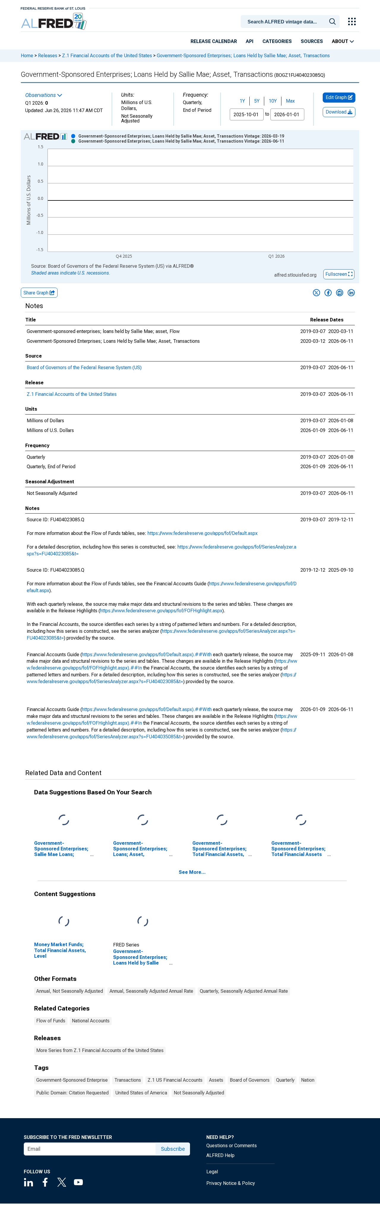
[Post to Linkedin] (351, 292)
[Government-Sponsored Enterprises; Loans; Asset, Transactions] (142, 820)
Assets (216, 1080)
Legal (212, 1171)
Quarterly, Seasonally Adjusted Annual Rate (244, 991)
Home (27, 55)
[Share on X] (316, 292)
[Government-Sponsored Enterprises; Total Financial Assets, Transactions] (222, 820)
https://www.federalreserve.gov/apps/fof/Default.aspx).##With (147, 654)
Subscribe (173, 1149)
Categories (277, 41)
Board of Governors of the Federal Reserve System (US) (84, 367)
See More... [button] (192, 872)
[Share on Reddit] (339, 292)
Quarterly (285, 1080)
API (250, 41)
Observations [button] (41, 95)
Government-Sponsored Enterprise (72, 1080)
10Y (273, 101)
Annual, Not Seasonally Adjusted (69, 991)
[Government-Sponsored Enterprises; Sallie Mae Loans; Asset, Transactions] (64, 820)
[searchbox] (291, 22)
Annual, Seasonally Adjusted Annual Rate (151, 991)
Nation (307, 1080)
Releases (47, 55)
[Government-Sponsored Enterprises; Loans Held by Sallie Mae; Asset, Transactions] (142, 922)
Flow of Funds (50, 1021)
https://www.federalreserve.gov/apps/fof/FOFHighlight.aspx (161, 610)
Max (290, 101)
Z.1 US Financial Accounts (175, 1080)
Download (337, 112)
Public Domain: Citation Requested (72, 1093)
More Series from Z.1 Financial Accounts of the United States (100, 1050)
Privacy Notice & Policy (230, 1183)
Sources (312, 41)
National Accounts (91, 1021)
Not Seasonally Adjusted (199, 1093)
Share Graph (36, 293)
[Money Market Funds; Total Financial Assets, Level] (64, 922)
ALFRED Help (220, 1155)
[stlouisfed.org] (53, 8)
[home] (54, 21)
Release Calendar (214, 41)
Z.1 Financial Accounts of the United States (107, 55)
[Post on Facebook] (328, 292)
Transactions (127, 1080)
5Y (256, 101)
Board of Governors (250, 1080)
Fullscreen (336, 274)
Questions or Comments (231, 1145)
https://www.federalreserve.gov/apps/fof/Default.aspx (203, 533)
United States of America (141, 1093)
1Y (242, 101)
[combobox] (291, 21)
